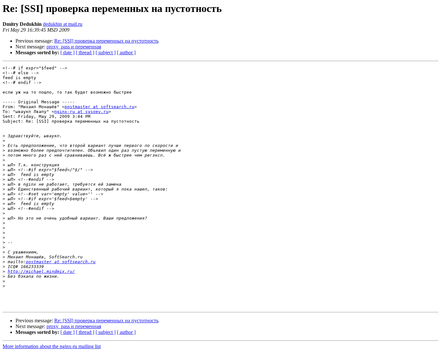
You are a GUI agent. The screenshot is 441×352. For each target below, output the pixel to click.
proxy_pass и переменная (73, 46)
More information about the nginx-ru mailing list (52, 346)
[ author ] (126, 52)
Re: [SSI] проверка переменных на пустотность (106, 41)
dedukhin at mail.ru (62, 24)
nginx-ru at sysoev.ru (81, 111)
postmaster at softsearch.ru (99, 106)
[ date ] (67, 52)
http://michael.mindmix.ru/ (41, 271)
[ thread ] (85, 52)
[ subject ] (106, 52)
